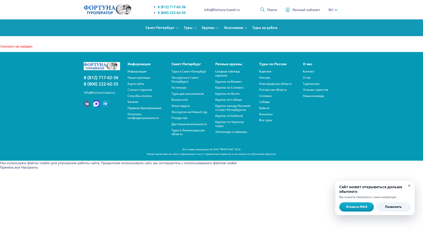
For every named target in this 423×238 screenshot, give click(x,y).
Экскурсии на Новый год (189, 112)
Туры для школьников (187, 93)
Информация (137, 71)
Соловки (265, 96)
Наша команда (313, 96)
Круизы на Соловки (229, 87)
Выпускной (179, 99)
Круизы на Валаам (228, 81)
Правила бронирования (144, 108)
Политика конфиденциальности (143, 116)
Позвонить (393, 206)
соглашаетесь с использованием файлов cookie (198, 163)
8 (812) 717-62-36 (172, 7)
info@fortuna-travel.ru (222, 10)
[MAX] (96, 103)
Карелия (265, 71)
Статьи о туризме (140, 89)
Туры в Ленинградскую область (188, 132)
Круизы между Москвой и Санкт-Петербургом (232, 108)
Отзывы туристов (315, 89)
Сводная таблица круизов (227, 73)
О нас (307, 77)
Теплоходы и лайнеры (231, 132)
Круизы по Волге (227, 93)
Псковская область (273, 89)
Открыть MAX (356, 206)
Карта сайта (136, 84)
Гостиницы (179, 87)
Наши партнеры (139, 77)
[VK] (87, 103)
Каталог (133, 102)
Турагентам (311, 84)
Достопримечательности (189, 124)
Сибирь (264, 102)
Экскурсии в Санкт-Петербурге (185, 79)
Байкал (264, 108)
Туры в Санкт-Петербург (188, 71)
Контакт (308, 71)
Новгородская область (275, 84)
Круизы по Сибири (228, 99)
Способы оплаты (140, 96)
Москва (264, 77)
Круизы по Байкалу (229, 115)
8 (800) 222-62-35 (172, 13)
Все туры (265, 120)
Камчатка (266, 114)
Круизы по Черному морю (229, 124)
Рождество (179, 118)
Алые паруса (180, 106)
